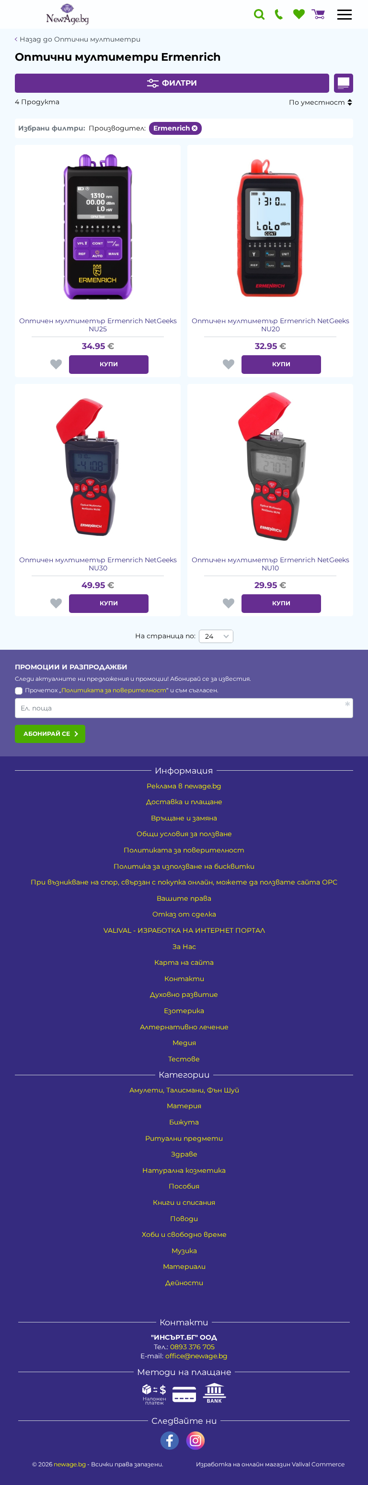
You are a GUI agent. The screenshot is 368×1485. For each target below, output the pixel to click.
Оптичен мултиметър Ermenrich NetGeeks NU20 (270, 325)
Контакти (184, 978)
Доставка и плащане (184, 801)
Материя (184, 1106)
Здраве (184, 1154)
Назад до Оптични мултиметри (80, 39)
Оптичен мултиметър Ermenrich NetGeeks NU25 (98, 325)
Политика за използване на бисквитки (184, 866)
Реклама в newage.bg (184, 786)
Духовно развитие (184, 994)
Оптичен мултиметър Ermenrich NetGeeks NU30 (98, 564)
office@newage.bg (196, 1356)
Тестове (184, 1059)
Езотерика (184, 1010)
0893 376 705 (192, 1347)
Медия (184, 1042)
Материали (184, 1266)
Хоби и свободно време (184, 1234)
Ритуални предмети (184, 1138)
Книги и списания (184, 1202)
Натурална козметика (184, 1170)
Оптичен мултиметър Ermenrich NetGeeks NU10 (270, 564)
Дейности (184, 1282)
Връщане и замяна (184, 818)
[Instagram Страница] (195, 1440)
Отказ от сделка (184, 914)
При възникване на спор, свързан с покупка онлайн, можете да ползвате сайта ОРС (184, 882)
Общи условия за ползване (184, 834)
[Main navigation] (344, 14)
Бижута (184, 1122)
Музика (184, 1250)
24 (209, 636)
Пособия (184, 1186)
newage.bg (70, 1464)
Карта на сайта (184, 962)
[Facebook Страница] (169, 1440)
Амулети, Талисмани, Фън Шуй (184, 1090)
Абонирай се (46, 733)
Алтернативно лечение (184, 1027)
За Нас (184, 946)
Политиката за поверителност (113, 690)
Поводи (184, 1218)
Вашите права (184, 898)
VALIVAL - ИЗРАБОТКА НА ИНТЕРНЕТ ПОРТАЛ (184, 930)
